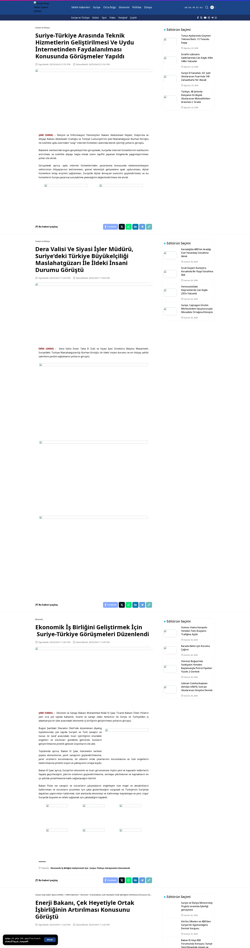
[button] (50, 939)
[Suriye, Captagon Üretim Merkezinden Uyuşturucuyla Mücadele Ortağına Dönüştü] (170, 311)
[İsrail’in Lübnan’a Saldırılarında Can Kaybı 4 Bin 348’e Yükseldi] (170, 60)
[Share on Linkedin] (135, 227)
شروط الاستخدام (17, 941)
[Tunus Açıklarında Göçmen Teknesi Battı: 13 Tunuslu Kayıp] (170, 42)
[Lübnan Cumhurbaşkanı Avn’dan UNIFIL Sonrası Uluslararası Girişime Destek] (170, 689)
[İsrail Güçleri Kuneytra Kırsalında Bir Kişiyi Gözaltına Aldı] (170, 274)
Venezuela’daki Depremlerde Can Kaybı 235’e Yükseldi (194, 290)
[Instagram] (209, 17)
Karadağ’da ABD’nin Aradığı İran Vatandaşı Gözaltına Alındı (196, 253)
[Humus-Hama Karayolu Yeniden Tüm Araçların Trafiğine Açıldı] (170, 633)
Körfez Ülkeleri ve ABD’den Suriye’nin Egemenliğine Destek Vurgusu (196, 925)
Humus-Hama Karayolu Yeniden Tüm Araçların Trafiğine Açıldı (194, 631)
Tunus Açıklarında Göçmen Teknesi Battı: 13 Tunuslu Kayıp (196, 39)
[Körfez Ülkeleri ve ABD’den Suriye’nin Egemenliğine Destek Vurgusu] (170, 928)
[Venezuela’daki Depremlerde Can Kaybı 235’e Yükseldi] (170, 293)
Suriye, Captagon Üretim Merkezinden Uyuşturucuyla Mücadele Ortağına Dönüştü (197, 309)
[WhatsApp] (216, 17)
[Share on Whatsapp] (129, 227)
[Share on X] (122, 227)
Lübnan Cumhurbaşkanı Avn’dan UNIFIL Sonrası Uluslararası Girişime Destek (197, 687)
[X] (201, 17)
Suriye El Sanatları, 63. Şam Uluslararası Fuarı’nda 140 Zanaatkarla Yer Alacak (196, 76)
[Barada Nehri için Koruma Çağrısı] (170, 650)
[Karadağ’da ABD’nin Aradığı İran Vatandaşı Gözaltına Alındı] (170, 255)
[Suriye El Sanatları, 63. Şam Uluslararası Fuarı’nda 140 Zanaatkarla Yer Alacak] (170, 79)
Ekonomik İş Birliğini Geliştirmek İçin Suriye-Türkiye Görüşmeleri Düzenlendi (90, 868)
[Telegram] (212, 17)
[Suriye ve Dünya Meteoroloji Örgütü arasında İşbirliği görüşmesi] (170, 909)
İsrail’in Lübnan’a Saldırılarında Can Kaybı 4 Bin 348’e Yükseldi (197, 58)
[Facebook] (197, 17)
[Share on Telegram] (142, 227)
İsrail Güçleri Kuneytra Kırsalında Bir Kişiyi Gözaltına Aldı (197, 271)
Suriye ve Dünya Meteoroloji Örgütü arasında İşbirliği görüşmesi (197, 906)
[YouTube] (205, 17)
